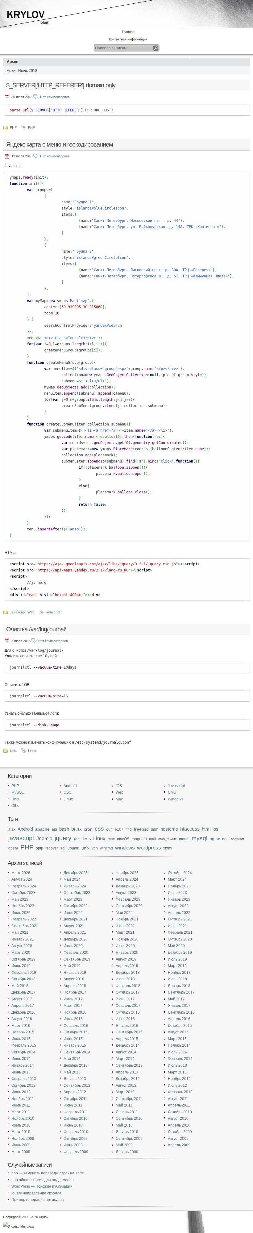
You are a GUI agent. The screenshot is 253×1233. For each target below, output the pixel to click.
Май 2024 (72, 879)
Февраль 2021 (180, 932)
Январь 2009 (127, 1152)
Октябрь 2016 (128, 1012)
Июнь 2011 (73, 1105)
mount (184, 839)
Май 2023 (19, 899)
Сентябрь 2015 (129, 1032)
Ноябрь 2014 (179, 1045)
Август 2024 (21, 879)
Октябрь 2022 (76, 906)
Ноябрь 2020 (127, 939)
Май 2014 (72, 1059)
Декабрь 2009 (180, 1132)
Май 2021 (19, 932)
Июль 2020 (73, 946)
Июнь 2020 (125, 946)
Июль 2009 (21, 1145)
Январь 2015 (75, 1045)
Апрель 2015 (127, 1039)
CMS (172, 792)
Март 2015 (177, 1039)
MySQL (17, 792)
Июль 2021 (125, 926)
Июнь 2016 (125, 1019)
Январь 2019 (75, 972)
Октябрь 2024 (180, 873)
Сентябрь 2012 (77, 1085)
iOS (119, 786)
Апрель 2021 (75, 932)
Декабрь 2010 (180, 1112)
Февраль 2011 (76, 1112)
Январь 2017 (179, 1005)
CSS (67, 792)
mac (111, 839)
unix (85, 847)
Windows (175, 799)
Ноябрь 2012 (179, 1079)
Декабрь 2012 (128, 1079)
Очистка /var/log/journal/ (36, 629)
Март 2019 (177, 966)
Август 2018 (74, 979)
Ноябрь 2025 (127, 873)
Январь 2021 (22, 939)
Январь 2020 (127, 952)
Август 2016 (21, 1019)
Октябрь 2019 (23, 959)
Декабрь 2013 (76, 1065)
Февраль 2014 (180, 1059)
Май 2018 (19, 986)
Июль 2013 (177, 1065)
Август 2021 (74, 926)
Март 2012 (125, 1092)
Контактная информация (128, 39)
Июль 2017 (73, 999)
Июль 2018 (125, 979)
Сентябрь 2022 (129, 906)
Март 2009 (20, 1152)
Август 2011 (178, 1099)
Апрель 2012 (75, 1092)
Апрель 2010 (179, 1125)
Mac (119, 799)
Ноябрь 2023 (179, 886)
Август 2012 (126, 1085)
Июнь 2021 (177, 926)
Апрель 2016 (179, 1019)
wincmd (106, 848)
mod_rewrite (167, 839)
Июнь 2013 (21, 1072)
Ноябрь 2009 (22, 1138)
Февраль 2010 (76, 1132)
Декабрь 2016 (23, 1012)
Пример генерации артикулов (37, 1200)
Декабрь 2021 (76, 919)
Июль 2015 (21, 1039)
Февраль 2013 (23, 1079)
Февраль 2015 (23, 1045)
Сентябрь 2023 (77, 892)
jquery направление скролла (36, 1193)
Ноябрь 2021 (127, 919)
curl (109, 829)
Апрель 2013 (127, 1072)
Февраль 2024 (23, 886)
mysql (199, 838)
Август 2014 (126, 1052)
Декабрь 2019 (180, 952)
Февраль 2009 (76, 1152)
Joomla (44, 838)
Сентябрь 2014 (77, 1052)
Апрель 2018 (75, 986)
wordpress (149, 847)
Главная (128, 32)
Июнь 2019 (21, 966)
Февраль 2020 (76, 952)
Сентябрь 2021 (24, 926)
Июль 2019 (177, 959)
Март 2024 (177, 879)
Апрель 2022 (179, 913)
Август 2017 (21, 999)
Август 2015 (178, 1032)
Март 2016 (20, 1025)
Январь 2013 (75, 1079)
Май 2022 (124, 913)
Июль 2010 (21, 1125)
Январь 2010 (127, 1132)
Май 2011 (124, 1105)
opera (13, 848)
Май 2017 (176, 999)
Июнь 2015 (73, 1039)
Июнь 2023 (177, 892)
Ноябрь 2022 (22, 906)
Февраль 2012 (180, 1092)
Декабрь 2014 (128, 1045)
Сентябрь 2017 (181, 992)
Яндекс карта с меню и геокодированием (59, 144)
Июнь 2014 (21, 1059)
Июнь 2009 (73, 1145)
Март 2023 (73, 899)
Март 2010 (20, 1132)
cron (88, 829)
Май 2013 (72, 1072)
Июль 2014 (177, 1052)
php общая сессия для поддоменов (42, 1180)
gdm (154, 829)
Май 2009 (124, 1145)
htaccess (190, 829)
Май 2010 (124, 1125)
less (87, 838)
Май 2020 (176, 946)
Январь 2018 (179, 986)
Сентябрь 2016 (181, 1012)
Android (70, 786)
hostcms (169, 829)
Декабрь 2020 (76, 939)
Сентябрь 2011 (129, 1099)
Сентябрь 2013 (129, 1065)
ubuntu (73, 848)
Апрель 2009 (179, 1145)
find (129, 829)
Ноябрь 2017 (75, 992)
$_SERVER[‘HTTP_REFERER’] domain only (60, 85)
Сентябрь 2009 (129, 1138)
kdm (77, 839)
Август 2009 (178, 1138)
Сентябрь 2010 (129, 1118)
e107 (119, 829)
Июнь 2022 (73, 913)
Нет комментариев (55, 97)
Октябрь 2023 (23, 892)
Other (16, 805)
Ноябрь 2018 (179, 972)
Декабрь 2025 (76, 873)
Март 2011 (20, 1112)
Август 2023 (126, 892)
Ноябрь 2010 (22, 1118)
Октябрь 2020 (180, 939)
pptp (39, 848)
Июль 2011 (20, 1105)
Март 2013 (177, 1072)
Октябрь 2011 (75, 1099)
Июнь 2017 (125, 999)
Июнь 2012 (21, 1092)
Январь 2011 (127, 1112)
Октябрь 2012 (23, 1085)
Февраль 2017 (128, 1005)
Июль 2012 (177, 1085)
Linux (32, 751)
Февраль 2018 (128, 986)
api (54, 829)
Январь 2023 (179, 899)
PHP (13, 127)
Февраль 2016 (76, 1025)
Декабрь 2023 (128, 886)
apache (42, 829)
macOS (123, 839)
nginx (214, 838)
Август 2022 (178, 906)
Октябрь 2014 (23, 1052)
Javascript (18, 612)
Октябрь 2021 (180, 919)
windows (125, 848)
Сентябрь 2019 (77, 959)
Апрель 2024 (127, 879)
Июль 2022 (21, 913)
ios (215, 829)
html (206, 829)
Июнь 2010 (73, 1125)
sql (62, 848)
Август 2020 (21, 946)
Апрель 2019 (127, 966)
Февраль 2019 (23, 972)
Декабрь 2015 (180, 1025)
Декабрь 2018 (128, 972)
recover (51, 848)
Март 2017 (73, 1005)
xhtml (167, 848)
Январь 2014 (22, 1065)
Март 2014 (125, 1059)
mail (152, 839)
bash (64, 829)
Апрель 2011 (179, 1105)
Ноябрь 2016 (75, 1012)
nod (225, 839)
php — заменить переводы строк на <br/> (47, 1173)
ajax (11, 829)
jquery (63, 838)
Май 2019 (72, 966)
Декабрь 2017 (23, 992)
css (99, 828)
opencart (237, 839)
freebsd (141, 829)
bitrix (76, 829)
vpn (95, 848)
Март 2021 (125, 932)
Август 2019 (126, 959)
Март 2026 (20, 873)
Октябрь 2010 (76, 1118)
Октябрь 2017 (128, 992)
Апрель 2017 (22, 1005)
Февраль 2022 (23, 919)
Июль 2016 (73, 1019)
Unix (13, 751)
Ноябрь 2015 (22, 1032)
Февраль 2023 (128, 899)
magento (139, 839)
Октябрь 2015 (76, 1032)
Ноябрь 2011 (22, 1099)
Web (30, 612)
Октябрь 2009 (76, 1138)
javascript (53, 612)
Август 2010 (178, 1118)
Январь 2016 (127, 1025)
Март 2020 (20, 952)
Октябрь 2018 (23, 979)
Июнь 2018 (177, 979)
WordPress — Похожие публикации (42, 1186)
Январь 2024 (75, 886)
